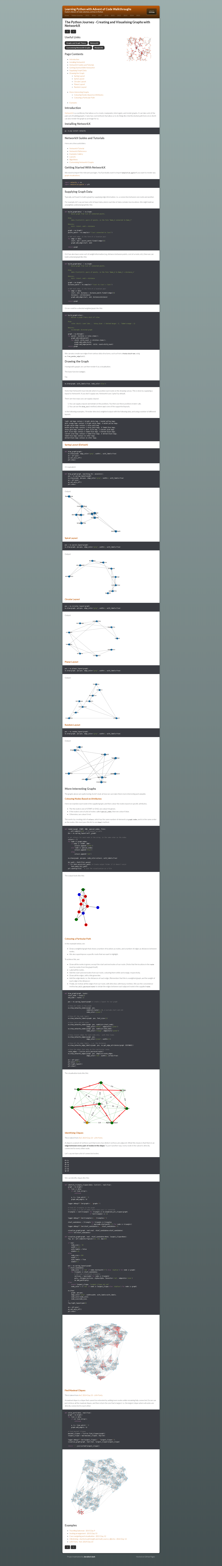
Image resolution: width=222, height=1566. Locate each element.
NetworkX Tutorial (76, 148)
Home (67, 15)
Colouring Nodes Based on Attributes (88, 95)
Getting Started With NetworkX (82, 67)
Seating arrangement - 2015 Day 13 (83, 1533)
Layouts (72, 157)
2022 (119, 15)
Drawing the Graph (76, 73)
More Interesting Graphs (79, 92)
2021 (113, 15)
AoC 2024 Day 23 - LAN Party (91, 1138)
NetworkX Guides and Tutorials (81, 65)
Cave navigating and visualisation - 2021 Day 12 (87, 1536)
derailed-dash (89, 1557)
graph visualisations (72, 175)
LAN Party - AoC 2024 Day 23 (81, 1542)
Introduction (74, 59)
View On (151, 11)
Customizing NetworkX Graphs (81, 162)
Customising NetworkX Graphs (78, 48)
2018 (106, 15)
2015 (87, 15)
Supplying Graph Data (77, 70)
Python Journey (77, 15)
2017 (100, 15)
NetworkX (94, 43)
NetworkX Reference (78, 151)
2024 (132, 15)
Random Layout (80, 87)
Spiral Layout (79, 79)
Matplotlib (99, 48)
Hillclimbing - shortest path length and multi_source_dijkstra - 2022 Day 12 (98, 1539)
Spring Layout (79, 76)
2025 (138, 15)
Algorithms (73, 159)
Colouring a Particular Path (84, 97)
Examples (73, 103)
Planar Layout (79, 84)
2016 (94, 15)
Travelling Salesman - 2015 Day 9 (82, 1530)
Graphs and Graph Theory (76, 43)
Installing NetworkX (77, 62)
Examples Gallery (76, 154)
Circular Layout (80, 81)
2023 (125, 15)
